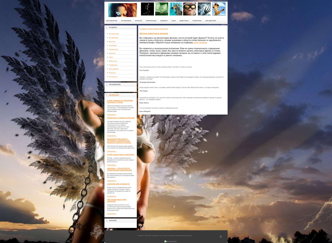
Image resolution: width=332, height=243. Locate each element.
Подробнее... (112, 115)
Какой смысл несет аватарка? (120, 155)
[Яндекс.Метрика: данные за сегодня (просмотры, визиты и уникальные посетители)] (170, 242)
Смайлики (112, 45)
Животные (113, 61)
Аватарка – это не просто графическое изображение (119, 169)
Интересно (113, 77)
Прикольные (113, 49)
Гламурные (113, 65)
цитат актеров (200, 42)
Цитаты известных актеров (153, 33)
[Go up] (221, 237)
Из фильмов (113, 38)
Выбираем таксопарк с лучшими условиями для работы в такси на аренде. (119, 141)
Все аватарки (114, 34)
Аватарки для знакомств (118, 184)
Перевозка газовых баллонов (121, 118)
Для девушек (114, 69)
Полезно (112, 73)
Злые (111, 57)
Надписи (112, 53)
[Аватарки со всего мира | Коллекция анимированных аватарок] (122, 9)
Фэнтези (112, 42)
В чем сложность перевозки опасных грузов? (120, 101)
